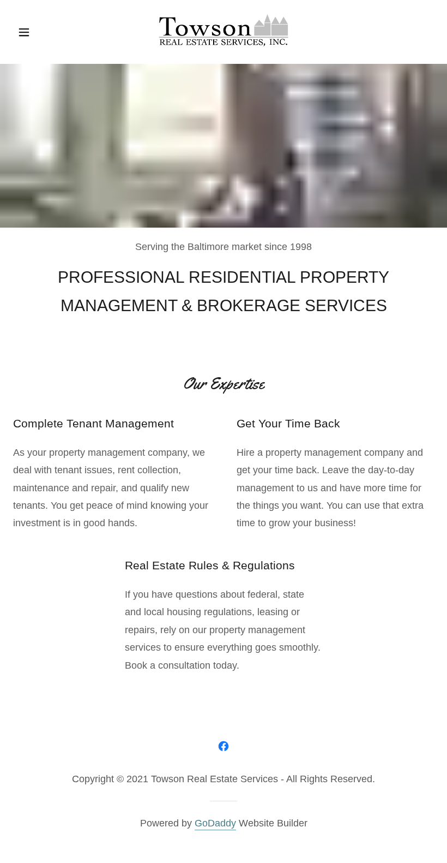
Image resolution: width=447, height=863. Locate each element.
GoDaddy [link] (215, 823)
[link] (224, 14)
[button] (37, 32)
